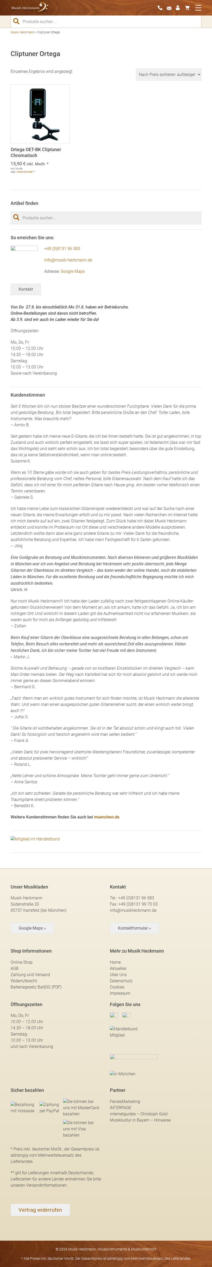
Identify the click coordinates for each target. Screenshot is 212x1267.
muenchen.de (106, 817)
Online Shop (22, 962)
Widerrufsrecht (24, 980)
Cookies (117, 987)
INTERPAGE (120, 1107)
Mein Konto (180, 7)
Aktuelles (118, 968)
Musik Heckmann (22, 32)
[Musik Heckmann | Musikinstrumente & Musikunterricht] (30, 8)
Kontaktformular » (134, 928)
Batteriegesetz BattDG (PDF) (36, 987)
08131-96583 (161, 7)
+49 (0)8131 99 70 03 (138, 904)
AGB (15, 968)
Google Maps (72, 271)
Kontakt (26, 289)
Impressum (120, 993)
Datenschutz (121, 980)
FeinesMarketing (125, 1101)
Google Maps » (32, 928)
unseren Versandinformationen (39, 1185)
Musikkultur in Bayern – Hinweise (140, 1120)
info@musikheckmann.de (133, 910)
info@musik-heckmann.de (68, 260)
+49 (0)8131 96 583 (62, 248)
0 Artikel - (189, 7)
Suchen (18, 21)
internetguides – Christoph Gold (139, 1113)
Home (115, 962)
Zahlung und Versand (30, 974)
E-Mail (171, 7)
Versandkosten (24, 171)
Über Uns (118, 974)
